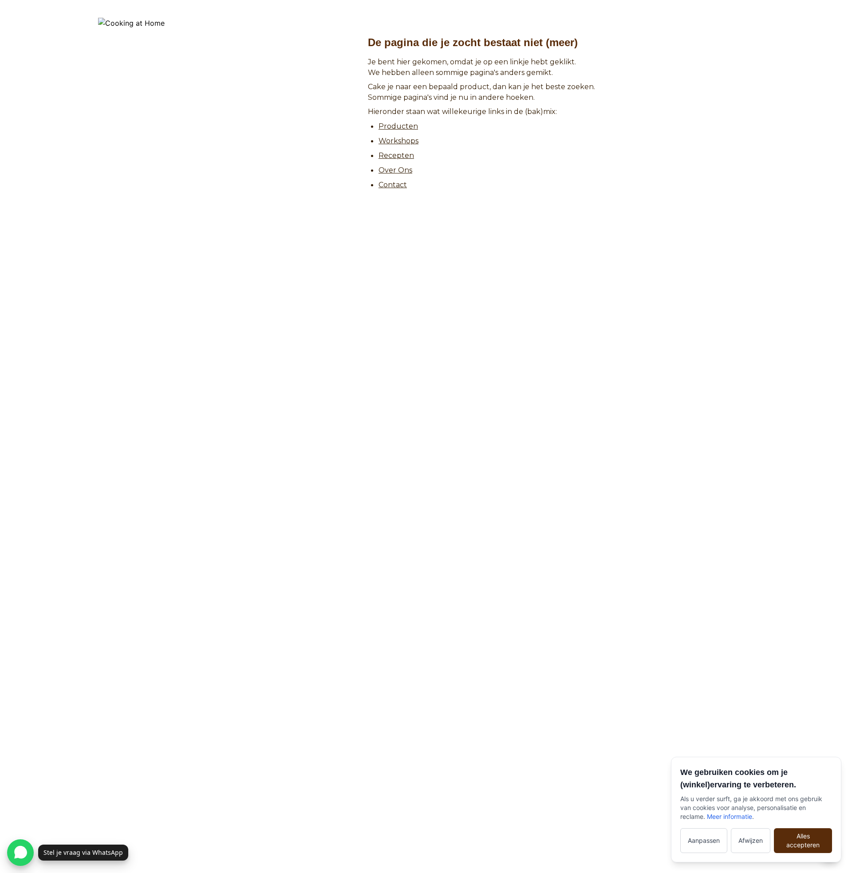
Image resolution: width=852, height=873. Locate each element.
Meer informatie (729, 816)
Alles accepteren (803, 840)
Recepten (396, 155)
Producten (398, 126)
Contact (393, 185)
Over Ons (395, 170)
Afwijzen (750, 840)
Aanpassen (704, 840)
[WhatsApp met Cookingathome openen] (20, 852)
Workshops (398, 141)
